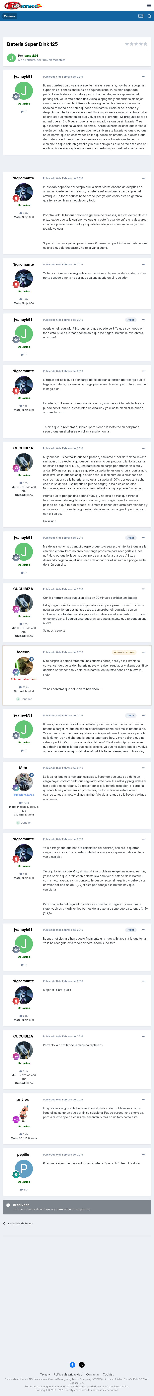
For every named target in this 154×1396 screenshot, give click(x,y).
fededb (23, 652)
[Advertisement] (77, 30)
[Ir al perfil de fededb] (24, 666)
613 (25, 1189)
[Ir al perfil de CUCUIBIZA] (24, 462)
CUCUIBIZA (23, 448)
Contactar (92, 1374)
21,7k (25, 687)
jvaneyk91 (23, 76)
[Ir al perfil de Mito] (24, 782)
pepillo (23, 1154)
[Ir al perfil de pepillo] (24, 1169)
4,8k (25, 213)
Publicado (63, 76)
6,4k (25, 1134)
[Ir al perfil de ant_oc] (24, 1113)
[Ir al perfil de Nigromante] (24, 192)
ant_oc (23, 1099)
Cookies (108, 1374)
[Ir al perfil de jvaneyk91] (11, 57)
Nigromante (23, 178)
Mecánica (59, 60)
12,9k (25, 802)
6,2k (25, 483)
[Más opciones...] (144, 76)
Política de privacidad (68, 1374)
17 (25, 111)
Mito (23, 768)
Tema (44, 1374)
